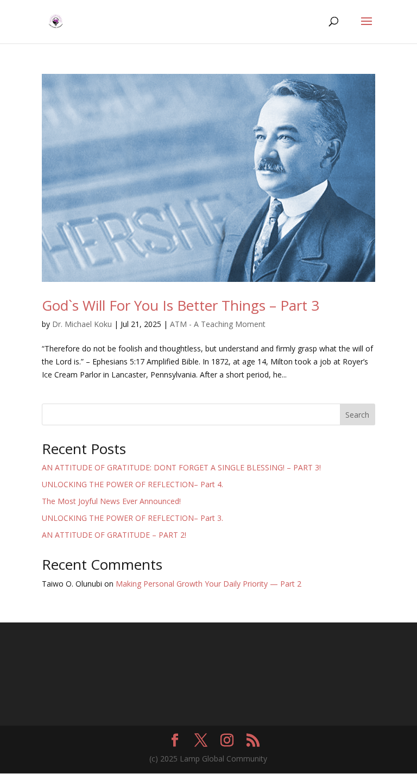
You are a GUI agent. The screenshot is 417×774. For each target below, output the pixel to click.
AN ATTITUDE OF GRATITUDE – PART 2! (114, 535)
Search (357, 415)
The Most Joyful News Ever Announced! (111, 501)
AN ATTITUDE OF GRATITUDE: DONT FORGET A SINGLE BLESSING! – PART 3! (181, 467)
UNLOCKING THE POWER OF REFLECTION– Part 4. (132, 484)
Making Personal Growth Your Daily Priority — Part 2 (208, 583)
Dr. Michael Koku (82, 324)
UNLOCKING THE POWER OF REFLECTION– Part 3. (132, 518)
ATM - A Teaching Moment (218, 324)
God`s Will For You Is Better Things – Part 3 (180, 305)
